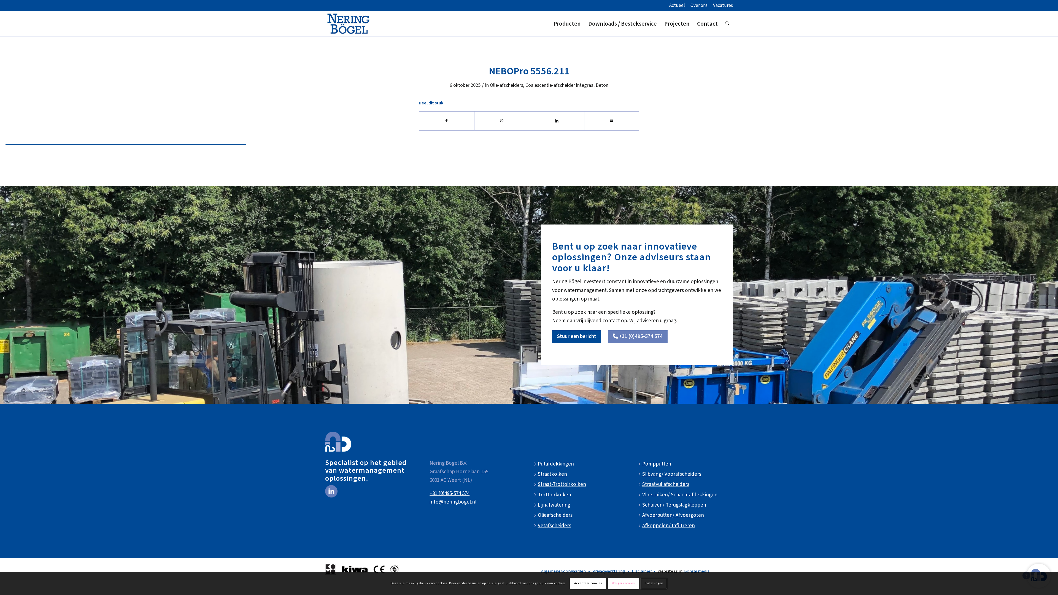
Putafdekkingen (556, 464)
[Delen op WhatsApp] (501, 121)
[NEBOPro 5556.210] (4, 297)
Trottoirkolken (554, 495)
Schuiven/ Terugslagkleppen (674, 505)
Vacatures (723, 5)
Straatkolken (552, 474)
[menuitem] (677, 5)
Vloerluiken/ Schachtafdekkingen (679, 495)
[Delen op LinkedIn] (556, 121)
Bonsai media (696, 571)
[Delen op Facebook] (446, 121)
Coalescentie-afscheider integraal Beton (566, 85)
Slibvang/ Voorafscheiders (671, 474)
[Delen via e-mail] (611, 121)
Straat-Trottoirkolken (562, 484)
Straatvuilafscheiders (665, 484)
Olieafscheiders (555, 515)
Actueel (677, 5)
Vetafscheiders (554, 525)
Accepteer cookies (588, 583)
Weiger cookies (623, 583)
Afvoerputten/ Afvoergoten (673, 515)
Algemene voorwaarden (563, 571)
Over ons (699, 5)
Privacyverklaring (609, 571)
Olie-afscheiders (506, 85)
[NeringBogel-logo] (348, 23)
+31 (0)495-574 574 (449, 493)
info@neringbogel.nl (453, 502)
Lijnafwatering (554, 505)
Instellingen (654, 583)
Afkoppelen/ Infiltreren (668, 525)
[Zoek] (727, 23)
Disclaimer (642, 571)
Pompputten (656, 464)
